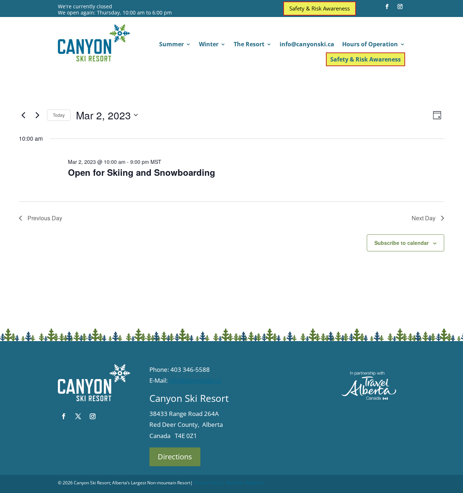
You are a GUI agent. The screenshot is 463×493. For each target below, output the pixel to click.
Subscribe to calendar (401, 242)
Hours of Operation (370, 45)
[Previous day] (23, 115)
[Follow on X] (78, 416)
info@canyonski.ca (307, 45)
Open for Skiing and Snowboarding (141, 172)
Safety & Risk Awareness (319, 8)
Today (59, 115)
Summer (171, 45)
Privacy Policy (207, 483)
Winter (208, 45)
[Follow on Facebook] (387, 6)
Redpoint (254, 483)
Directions (175, 457)
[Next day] (37, 115)
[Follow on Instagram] (400, 6)
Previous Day (44, 218)
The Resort (249, 45)
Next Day (424, 218)
